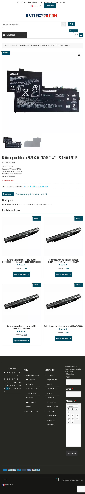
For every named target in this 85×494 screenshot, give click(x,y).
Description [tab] (7, 194)
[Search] (63, 24)
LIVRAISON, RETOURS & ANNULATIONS (52, 402)
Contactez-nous (32, 411)
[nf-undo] (68, 421)
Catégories (10, 35)
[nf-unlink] (72, 418)
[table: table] (77, 418)
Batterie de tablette (31, 186)
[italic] (72, 409)
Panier (30, 384)
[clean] (68, 412)
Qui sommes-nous (33, 375)
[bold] (68, 409)
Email (69, 389)
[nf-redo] (72, 421)
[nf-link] (68, 418)
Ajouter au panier (20, 274)
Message (71, 401)
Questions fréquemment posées (31, 402)
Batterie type (43, 186)
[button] (81, 35)
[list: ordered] (68, 415)
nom (68, 377)
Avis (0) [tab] (44, 194)
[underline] (76, 409)
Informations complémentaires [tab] (26, 194)
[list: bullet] (72, 415)
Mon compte (50, 6)
